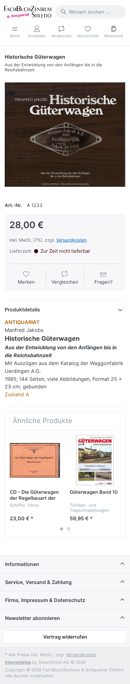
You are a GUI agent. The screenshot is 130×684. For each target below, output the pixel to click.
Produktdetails (22, 309)
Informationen (22, 564)
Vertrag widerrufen (65, 637)
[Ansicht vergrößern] (65, 134)
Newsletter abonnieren (32, 618)
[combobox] (90, 11)
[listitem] (65, 134)
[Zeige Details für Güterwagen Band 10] (95, 460)
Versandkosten (71, 240)
